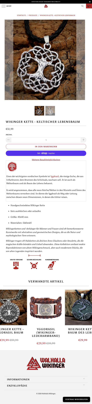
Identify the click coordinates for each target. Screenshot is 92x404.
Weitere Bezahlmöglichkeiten (46, 159)
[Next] (80, 63)
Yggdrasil (54, 176)
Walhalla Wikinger (48, 394)
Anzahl (9, 135)
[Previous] (8, 63)
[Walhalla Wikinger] (46, 6)
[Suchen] (83, 6)
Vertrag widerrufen (76, 399)
